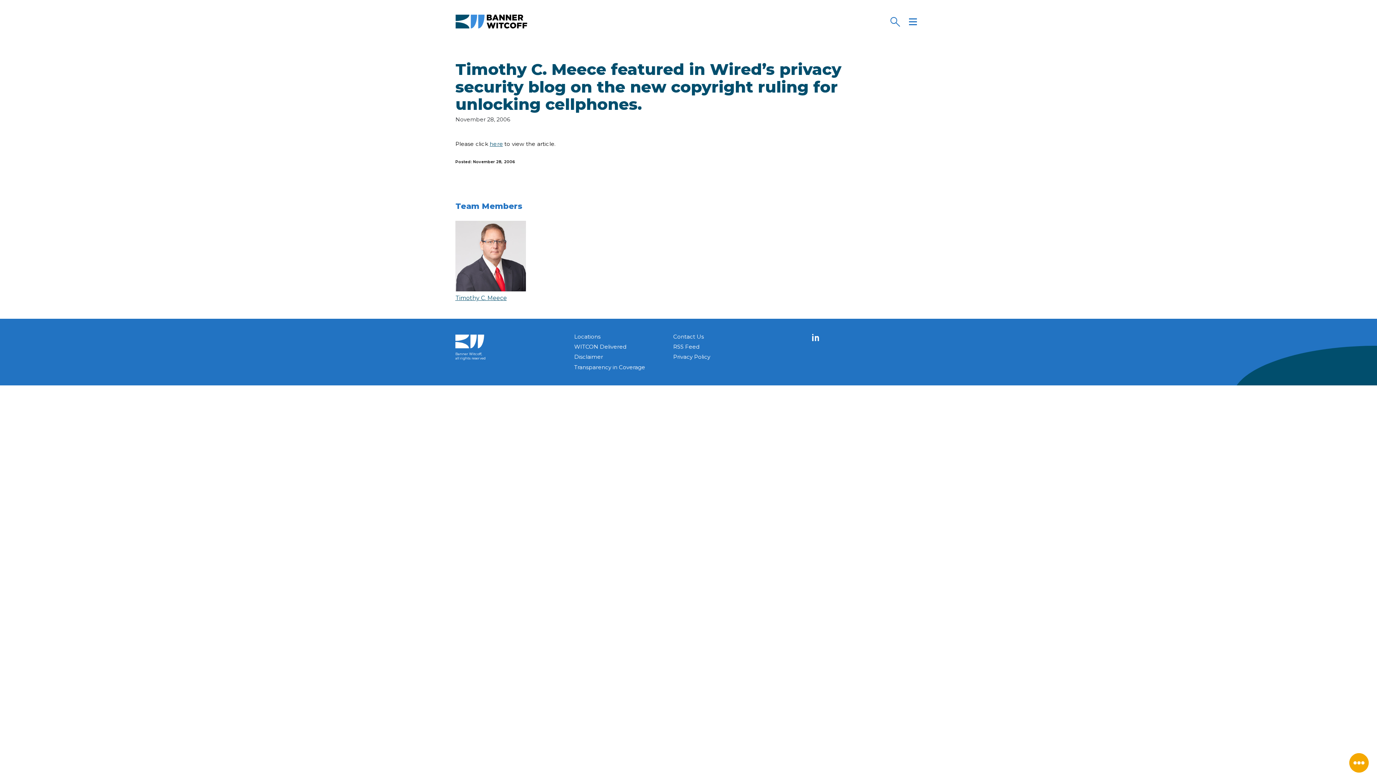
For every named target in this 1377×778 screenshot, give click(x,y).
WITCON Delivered (600, 346)
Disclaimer (588, 356)
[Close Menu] (1359, 763)
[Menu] (913, 22)
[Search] (895, 22)
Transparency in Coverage (609, 367)
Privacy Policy (691, 356)
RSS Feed (686, 346)
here (496, 143)
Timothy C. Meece (481, 298)
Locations (587, 336)
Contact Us (688, 336)
